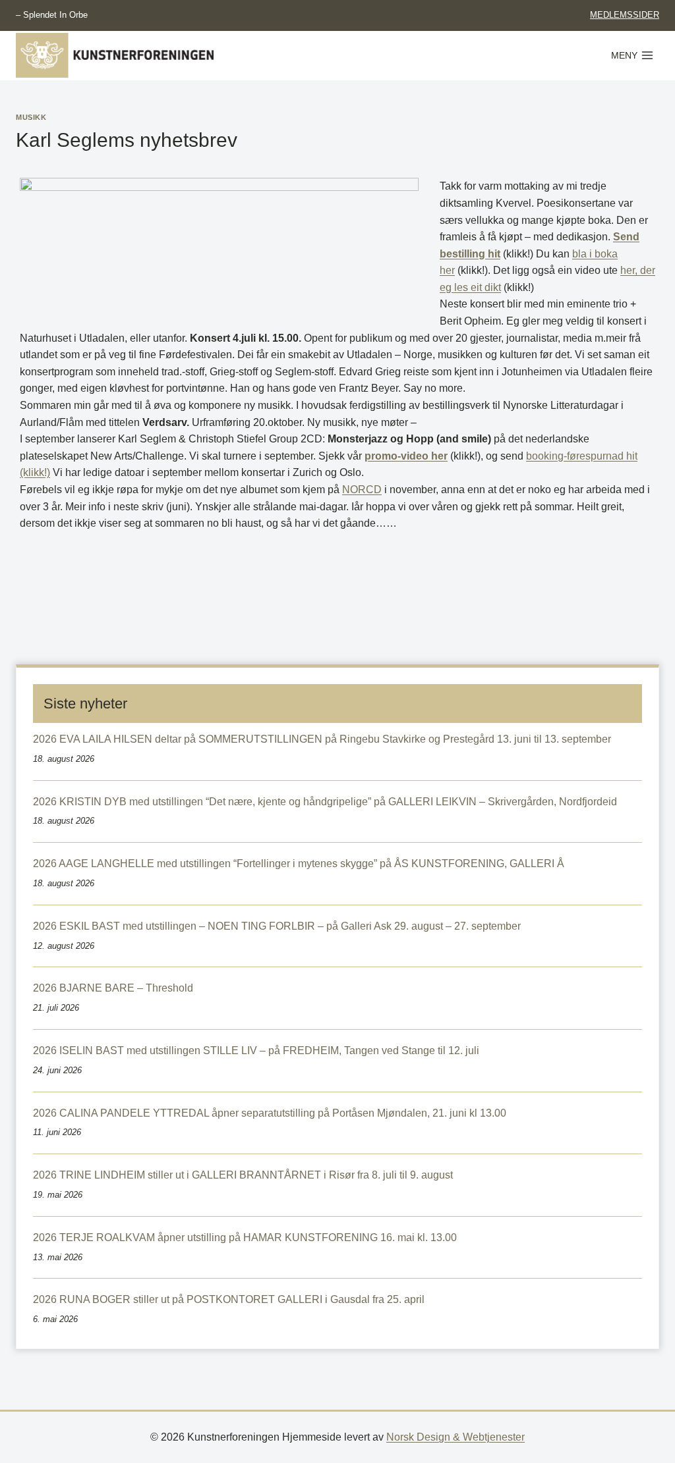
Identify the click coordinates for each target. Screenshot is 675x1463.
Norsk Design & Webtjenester (455, 1437)
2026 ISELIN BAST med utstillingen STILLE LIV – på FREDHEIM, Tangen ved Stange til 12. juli (256, 1050)
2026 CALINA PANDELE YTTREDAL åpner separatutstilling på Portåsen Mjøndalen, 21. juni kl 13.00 (269, 1113)
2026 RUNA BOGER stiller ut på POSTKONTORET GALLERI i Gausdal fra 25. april (229, 1299)
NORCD (362, 489)
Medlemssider (624, 15)
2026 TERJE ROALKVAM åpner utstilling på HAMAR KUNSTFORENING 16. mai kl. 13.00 (245, 1237)
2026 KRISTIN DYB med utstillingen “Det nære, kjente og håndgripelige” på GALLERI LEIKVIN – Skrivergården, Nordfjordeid (325, 801)
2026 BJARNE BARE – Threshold (113, 988)
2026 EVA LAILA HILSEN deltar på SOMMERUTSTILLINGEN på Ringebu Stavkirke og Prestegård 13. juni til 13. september (322, 739)
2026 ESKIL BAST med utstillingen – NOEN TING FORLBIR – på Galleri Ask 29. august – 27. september (277, 926)
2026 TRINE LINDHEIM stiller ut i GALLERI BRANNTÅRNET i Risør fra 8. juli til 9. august (243, 1175)
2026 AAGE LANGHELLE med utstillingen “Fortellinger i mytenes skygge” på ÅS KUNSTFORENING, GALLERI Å (298, 863)
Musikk (31, 117)
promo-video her (406, 456)
